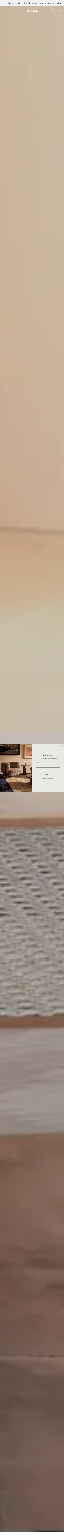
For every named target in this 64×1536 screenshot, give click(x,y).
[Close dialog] (62, 746)
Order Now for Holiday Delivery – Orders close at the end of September (30, 3)
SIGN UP (48, 774)
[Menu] (5, 11)
